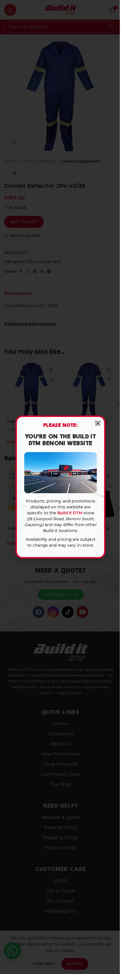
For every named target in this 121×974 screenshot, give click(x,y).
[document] (60, 487)
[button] (98, 423)
